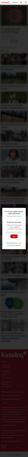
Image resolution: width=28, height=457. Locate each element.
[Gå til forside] (5, 2)
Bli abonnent (15, 2)
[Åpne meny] (26, 2)
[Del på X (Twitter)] (14, 41)
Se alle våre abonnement (14, 245)
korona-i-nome (12, 47)
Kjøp (14, 236)
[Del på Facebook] (11, 41)
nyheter (4, 47)
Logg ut (3, 447)
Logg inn (21, 2)
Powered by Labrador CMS (14, 454)
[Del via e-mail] (16, 41)
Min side (4, 445)
